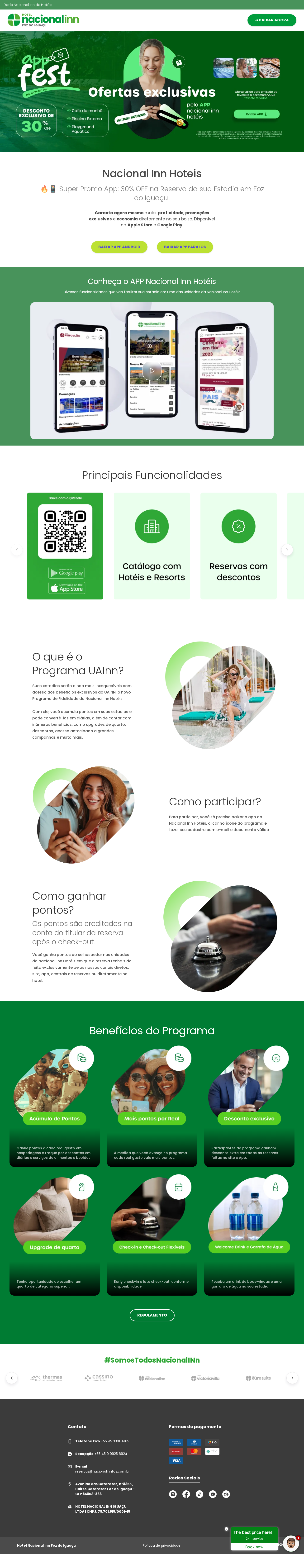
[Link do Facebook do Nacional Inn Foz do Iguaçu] (186, 1494)
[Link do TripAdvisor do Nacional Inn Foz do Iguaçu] (226, 1494)
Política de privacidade (161, 1545)
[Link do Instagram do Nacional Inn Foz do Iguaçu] (173, 1494)
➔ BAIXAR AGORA (272, 20)
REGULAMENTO (152, 1315)
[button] (17, 550)
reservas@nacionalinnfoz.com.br (102, 1469)
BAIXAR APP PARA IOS (185, 247)
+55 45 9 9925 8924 (101, 1453)
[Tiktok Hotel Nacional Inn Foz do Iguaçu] (199, 1494)
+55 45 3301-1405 (102, 1441)
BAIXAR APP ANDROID (119, 247)
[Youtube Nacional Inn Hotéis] (213, 1494)
